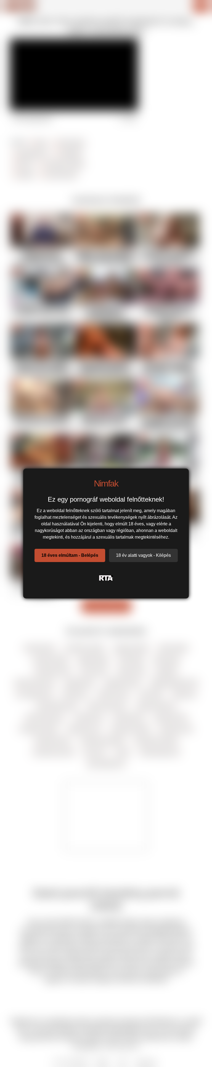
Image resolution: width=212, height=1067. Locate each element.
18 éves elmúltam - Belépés (69, 555)
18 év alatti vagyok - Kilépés (143, 555)
